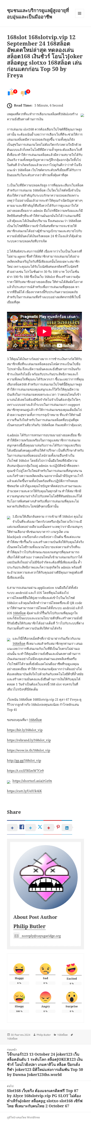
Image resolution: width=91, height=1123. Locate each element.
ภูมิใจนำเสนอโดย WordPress (23, 1117)
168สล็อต (19, 613)
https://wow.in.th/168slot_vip (28, 750)
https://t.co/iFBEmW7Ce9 (25, 770)
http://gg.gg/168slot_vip (24, 760)
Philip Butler (29, 926)
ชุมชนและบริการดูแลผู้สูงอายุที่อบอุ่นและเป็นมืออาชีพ (38, 13)
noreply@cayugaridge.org (41, 936)
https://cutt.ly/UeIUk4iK (24, 791)
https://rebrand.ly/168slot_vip (29, 740)
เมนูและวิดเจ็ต (79, 13)
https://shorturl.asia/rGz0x (32, 781)
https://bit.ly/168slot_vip (25, 730)
